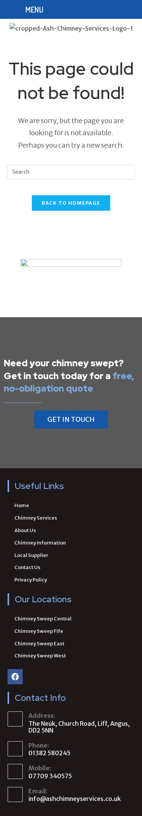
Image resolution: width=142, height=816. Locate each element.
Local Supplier (31, 555)
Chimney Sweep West (40, 655)
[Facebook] (15, 676)
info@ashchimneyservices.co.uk (74, 798)
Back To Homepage (71, 203)
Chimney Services (35, 518)
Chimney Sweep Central (43, 618)
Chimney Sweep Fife (38, 631)
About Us (25, 530)
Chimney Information (40, 543)
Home (21, 505)
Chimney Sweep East (39, 643)
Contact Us (27, 567)
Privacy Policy (30, 580)
